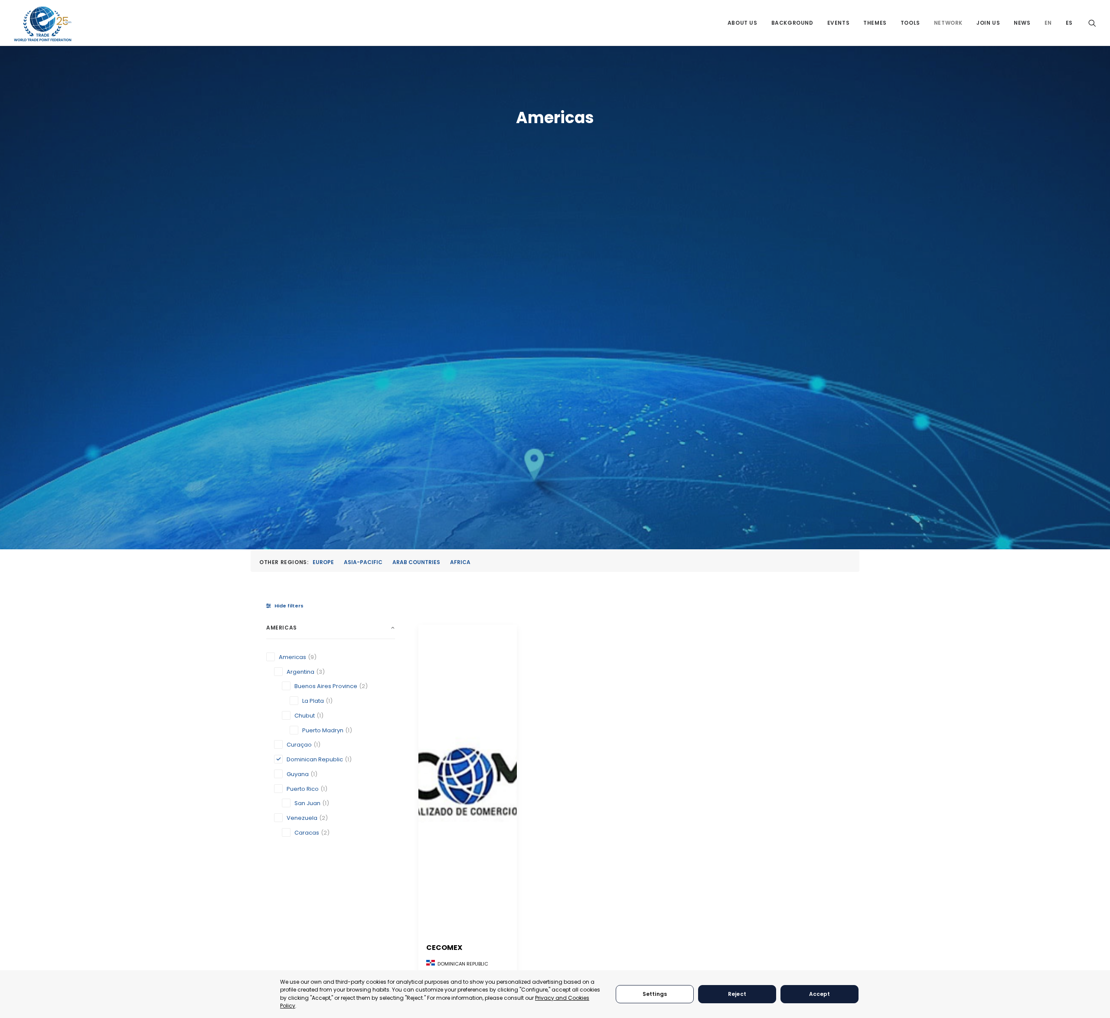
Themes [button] (875, 22)
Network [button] (948, 22)
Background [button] (792, 22)
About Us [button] (742, 22)
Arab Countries (416, 562)
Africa (460, 562)
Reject (737, 994)
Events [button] (838, 22)
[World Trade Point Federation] (43, 24)
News (1022, 22)
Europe (323, 562)
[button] (1092, 23)
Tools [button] (910, 22)
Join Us (988, 22)
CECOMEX (444, 948)
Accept (819, 994)
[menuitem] (743, 23)
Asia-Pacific (363, 562)
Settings (655, 994)
